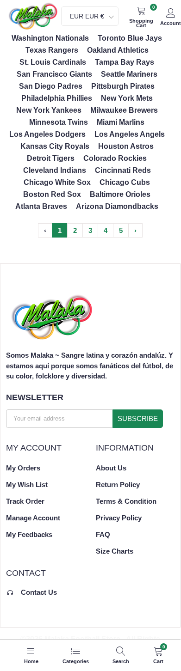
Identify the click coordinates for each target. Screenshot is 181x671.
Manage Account (33, 518)
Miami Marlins (120, 122)
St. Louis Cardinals (52, 62)
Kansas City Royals (54, 146)
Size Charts (114, 551)
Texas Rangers (51, 50)
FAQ (103, 534)
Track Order (25, 501)
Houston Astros (126, 146)
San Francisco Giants (54, 74)
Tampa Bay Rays (124, 62)
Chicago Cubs (125, 182)
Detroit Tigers (51, 158)
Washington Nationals (50, 38)
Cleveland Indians (54, 170)
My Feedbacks (29, 534)
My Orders (23, 468)
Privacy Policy (119, 518)
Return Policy (118, 484)
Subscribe (138, 418)
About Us (111, 468)
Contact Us (39, 592)
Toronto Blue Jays (130, 38)
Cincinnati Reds (123, 170)
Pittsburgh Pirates (123, 86)
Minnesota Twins (58, 122)
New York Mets (127, 98)
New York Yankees (48, 110)
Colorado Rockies (115, 158)
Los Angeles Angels (129, 134)
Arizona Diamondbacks (117, 206)
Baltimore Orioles (120, 194)
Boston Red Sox (52, 194)
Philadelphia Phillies (56, 98)
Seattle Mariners (129, 74)
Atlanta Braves (41, 206)
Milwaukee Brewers (124, 110)
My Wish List (27, 484)
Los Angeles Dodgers (47, 134)
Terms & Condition (126, 501)
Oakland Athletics (118, 50)
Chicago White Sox (57, 182)
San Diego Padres (50, 86)
